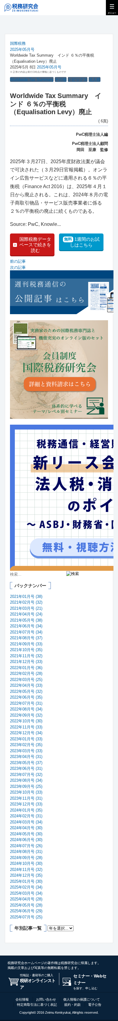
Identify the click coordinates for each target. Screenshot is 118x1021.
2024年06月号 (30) (26, 839)
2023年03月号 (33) (26, 751)
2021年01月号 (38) (26, 596)
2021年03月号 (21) (26, 608)
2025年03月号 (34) (26, 893)
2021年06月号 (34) (26, 626)
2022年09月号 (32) (26, 715)
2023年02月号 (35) (26, 744)
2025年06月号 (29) (26, 911)
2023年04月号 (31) (26, 756)
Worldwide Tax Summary (32, 79)
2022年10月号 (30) (26, 721)
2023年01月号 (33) (26, 739)
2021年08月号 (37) (26, 638)
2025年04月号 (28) (26, 899)
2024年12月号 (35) (26, 875)
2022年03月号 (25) (26, 679)
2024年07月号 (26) (26, 846)
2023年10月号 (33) (26, 792)
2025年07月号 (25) (26, 917)
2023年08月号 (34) (26, 780)
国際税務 (18, 43)
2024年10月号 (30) (26, 863)
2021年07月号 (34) (26, 632)
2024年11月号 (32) (26, 869)
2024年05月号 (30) (26, 834)
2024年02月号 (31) (26, 816)
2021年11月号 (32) (26, 656)
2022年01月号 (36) (26, 667)
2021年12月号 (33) (26, 661)
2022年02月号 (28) (26, 673)
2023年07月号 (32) (26, 774)
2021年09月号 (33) (26, 644)
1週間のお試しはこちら (82, 242)
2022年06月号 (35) (26, 697)
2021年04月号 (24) (26, 614)
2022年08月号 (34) (26, 709)
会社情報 (22, 999)
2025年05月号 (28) (26, 905)
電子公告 (94, 1004)
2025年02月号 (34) (26, 887)
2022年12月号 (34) (26, 733)
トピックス (77, 79)
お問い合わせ (46, 999)
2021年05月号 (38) (26, 620)
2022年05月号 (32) (26, 691)
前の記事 (18, 261)
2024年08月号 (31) (26, 851)
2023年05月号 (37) (26, 762)
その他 (61, 79)
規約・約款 (72, 1004)
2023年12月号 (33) (26, 804)
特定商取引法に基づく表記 (37, 1004)
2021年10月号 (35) (26, 649)
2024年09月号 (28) (26, 857)
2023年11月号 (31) (26, 798)
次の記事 (18, 267)
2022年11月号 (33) (26, 727)
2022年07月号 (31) (26, 703)
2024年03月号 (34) (26, 822)
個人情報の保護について (81, 999)
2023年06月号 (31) (26, 768)
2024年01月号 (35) (26, 810)
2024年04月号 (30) (26, 828)
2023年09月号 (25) (26, 786)
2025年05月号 (22, 49)
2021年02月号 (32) (26, 602)
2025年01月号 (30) (26, 881)
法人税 (94, 79)
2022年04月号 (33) (26, 685)
